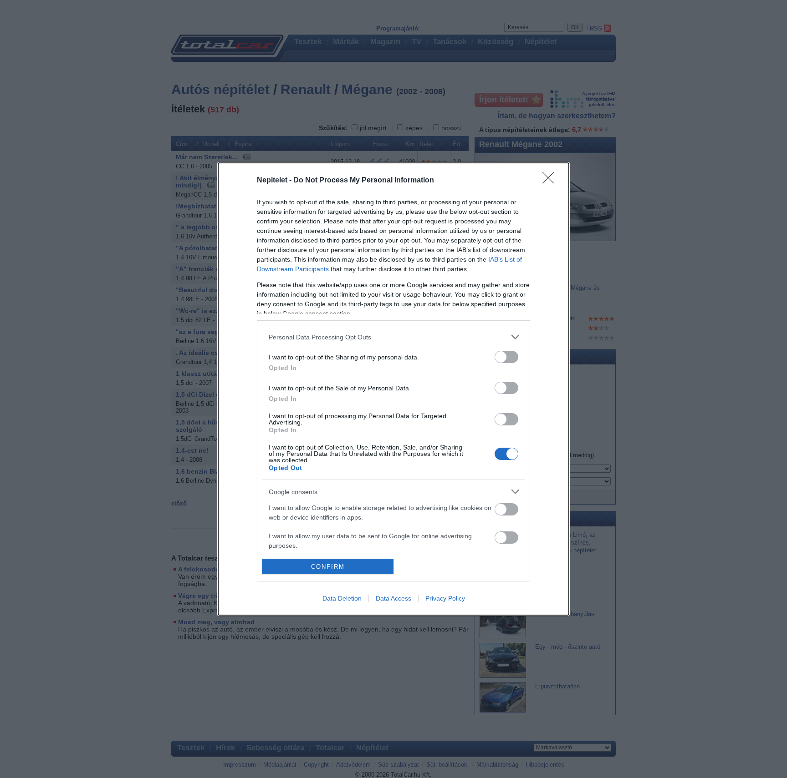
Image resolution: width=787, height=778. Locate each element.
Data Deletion (342, 598)
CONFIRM (328, 566)
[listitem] (393, 337)
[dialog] (393, 389)
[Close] (551, 180)
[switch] (506, 357)
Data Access (393, 598)
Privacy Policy (445, 598)
